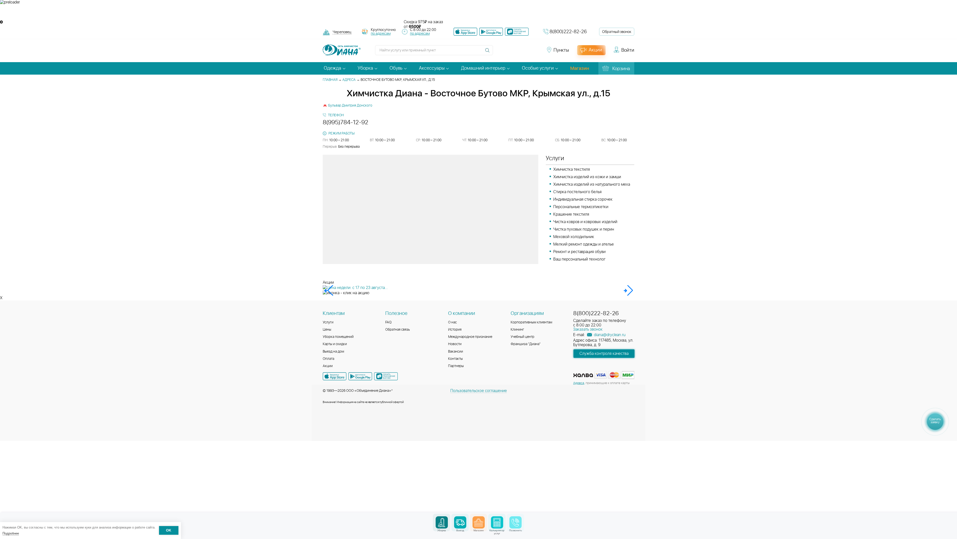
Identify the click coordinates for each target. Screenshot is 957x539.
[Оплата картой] (583, 375)
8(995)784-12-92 (345, 123)
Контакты (455, 359)
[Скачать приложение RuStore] (517, 32)
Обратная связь (397, 329)
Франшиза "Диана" (526, 344)
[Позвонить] (515, 522)
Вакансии (455, 351)
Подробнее (10, 533)
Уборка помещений (338, 337)
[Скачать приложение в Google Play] (360, 376)
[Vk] (499, 52)
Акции (328, 366)
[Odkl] (508, 52)
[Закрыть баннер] (1, 22)
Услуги (328, 322)
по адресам (381, 33)
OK (168, 531)
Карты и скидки (335, 344)
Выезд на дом (333, 351)
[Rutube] (517, 52)
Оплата (328, 359)
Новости (455, 344)
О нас (452, 322)
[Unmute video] (478, 12)
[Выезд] (460, 522)
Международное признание (470, 337)
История (455, 329)
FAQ (388, 322)
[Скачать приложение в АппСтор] (465, 32)
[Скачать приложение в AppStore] (334, 376)
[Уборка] (442, 522)
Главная (330, 80)
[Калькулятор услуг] (497, 522)
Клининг (517, 329)
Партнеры (456, 366)
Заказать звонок (588, 329)
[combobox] (342, 32)
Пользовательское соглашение (478, 391)
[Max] (535, 52)
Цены (327, 329)
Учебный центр (522, 337)
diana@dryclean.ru (609, 335)
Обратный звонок (616, 32)
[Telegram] (526, 52)
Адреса (349, 80)
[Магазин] (479, 522)
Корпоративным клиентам (531, 322)
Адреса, (579, 383)
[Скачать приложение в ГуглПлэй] (491, 32)
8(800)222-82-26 (568, 31)
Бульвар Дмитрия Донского (350, 105)
